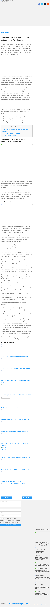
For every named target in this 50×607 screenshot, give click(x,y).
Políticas (23, 604)
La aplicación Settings (12, 133)
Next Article (26, 497)
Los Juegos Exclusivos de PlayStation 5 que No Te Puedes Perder (41, 551)
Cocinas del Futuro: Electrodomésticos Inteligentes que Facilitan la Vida (42, 586)
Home (2, 32)
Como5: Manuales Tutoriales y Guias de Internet (18, 603)
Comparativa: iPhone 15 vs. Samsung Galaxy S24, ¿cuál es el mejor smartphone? (42, 544)
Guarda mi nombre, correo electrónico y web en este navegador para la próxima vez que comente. (10, 520)
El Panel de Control (9, 135)
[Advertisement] (25, 17)
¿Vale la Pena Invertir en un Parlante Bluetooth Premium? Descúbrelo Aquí (42, 579)
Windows (7, 32)
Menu (3, 28)
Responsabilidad (33, 604)
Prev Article (7, 497)
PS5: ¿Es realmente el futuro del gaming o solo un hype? (42, 565)
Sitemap (47, 604)
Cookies (27, 604)
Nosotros (39, 604)
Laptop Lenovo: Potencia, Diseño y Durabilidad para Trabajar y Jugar (41, 558)
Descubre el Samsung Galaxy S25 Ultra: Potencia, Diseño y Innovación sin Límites (42, 572)
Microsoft (3, 191)
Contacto (43, 604)
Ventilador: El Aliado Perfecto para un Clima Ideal (42, 594)
